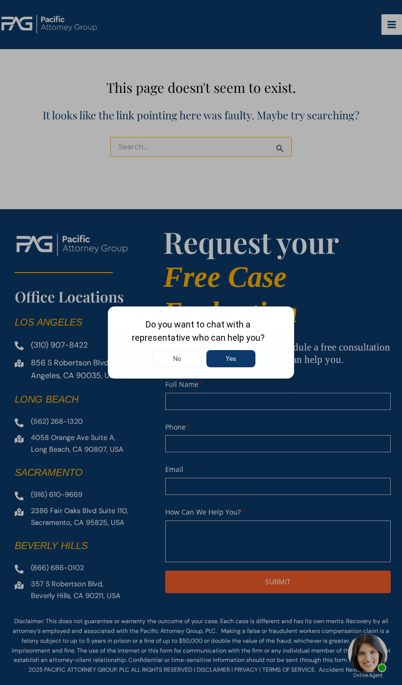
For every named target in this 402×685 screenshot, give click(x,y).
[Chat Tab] (201, 342)
